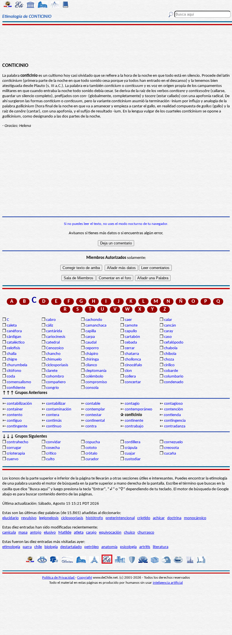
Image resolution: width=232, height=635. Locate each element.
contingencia (175, 421)
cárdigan (14, 337)
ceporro (92, 348)
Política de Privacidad (58, 577)
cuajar (130, 453)
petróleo (91, 547)
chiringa (92, 359)
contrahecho (17, 442)
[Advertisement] (116, 43)
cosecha (53, 448)
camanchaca (95, 325)
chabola (170, 348)
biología (51, 547)
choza (169, 359)
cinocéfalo (133, 365)
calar (168, 320)
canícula (9, 532)
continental (95, 421)
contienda (172, 415)
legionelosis (49, 518)
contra (90, 426)
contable (92, 404)
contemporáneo (138, 409)
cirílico (169, 365)
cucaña (170, 453)
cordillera (132, 442)
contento (14, 415)
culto (50, 459)
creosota (171, 448)
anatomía (109, 547)
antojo (35, 532)
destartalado (71, 547)
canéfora (14, 331)
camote (131, 325)
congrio (52, 388)
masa (22, 532)
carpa (90, 337)
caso (168, 337)
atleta (78, 532)
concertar (133, 382)
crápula (131, 448)
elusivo (50, 532)
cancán (170, 325)
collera (130, 376)
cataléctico (16, 342)
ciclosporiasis (57, 365)
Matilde (64, 532)
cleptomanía (95, 371)
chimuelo (54, 359)
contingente (17, 426)
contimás (54, 421)
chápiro (91, 354)
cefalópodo (173, 342)
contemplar (95, 409)
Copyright (84, 577)
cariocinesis (55, 337)
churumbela (17, 365)
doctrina (174, 518)
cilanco (91, 365)
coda (11, 376)
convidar (53, 442)
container (15, 409)
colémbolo (94, 376)
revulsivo (28, 518)
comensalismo (19, 382)
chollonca (133, 359)
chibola (170, 354)
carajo (91, 532)
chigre (12, 359)
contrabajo (134, 426)
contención (173, 409)
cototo (91, 448)
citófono (14, 371)
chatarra (132, 354)
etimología (11, 547)
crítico (51, 453)
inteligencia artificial (168, 583)
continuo (53, 426)
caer (128, 320)
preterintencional (120, 518)
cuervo (12, 459)
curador (92, 459)
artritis (144, 547)
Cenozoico (55, 348)
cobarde (171, 371)
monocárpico (195, 518)
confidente (16, 388)
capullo (131, 331)
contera (52, 415)
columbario (173, 376)
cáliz (49, 325)
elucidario (10, 518)
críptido (143, 518)
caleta (12, 325)
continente (134, 421)
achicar (159, 518)
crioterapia (16, 453)
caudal (90, 342)
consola (91, 388)
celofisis (13, 348)
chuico (129, 532)
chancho (53, 354)
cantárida (54, 331)
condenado (173, 382)
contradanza (174, 426)
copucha (92, 442)
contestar (93, 415)
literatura (160, 547)
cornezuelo (173, 442)
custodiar (133, 459)
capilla (90, 331)
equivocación (110, 532)
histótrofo (94, 518)
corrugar (14, 448)
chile (38, 547)
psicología (128, 547)
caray (168, 331)
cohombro (55, 376)
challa (11, 354)
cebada (131, 342)
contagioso (173, 404)
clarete (51, 371)
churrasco (146, 532)
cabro (51, 320)
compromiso (96, 382)
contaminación (58, 409)
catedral (53, 342)
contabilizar (56, 404)
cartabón (132, 337)
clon (128, 371)
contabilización (19, 404)
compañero (56, 382)
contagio (132, 404)
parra (27, 547)
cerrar (130, 348)
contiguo (14, 421)
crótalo (91, 453)
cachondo (93, 320)
